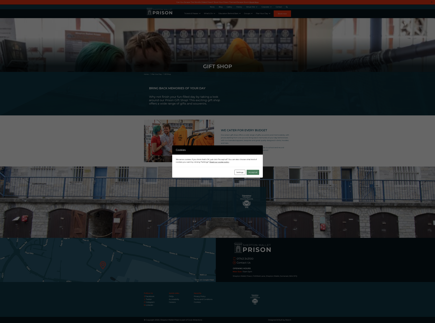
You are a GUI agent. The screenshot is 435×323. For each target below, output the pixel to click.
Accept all (253, 172)
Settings (239, 172)
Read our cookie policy (219, 162)
